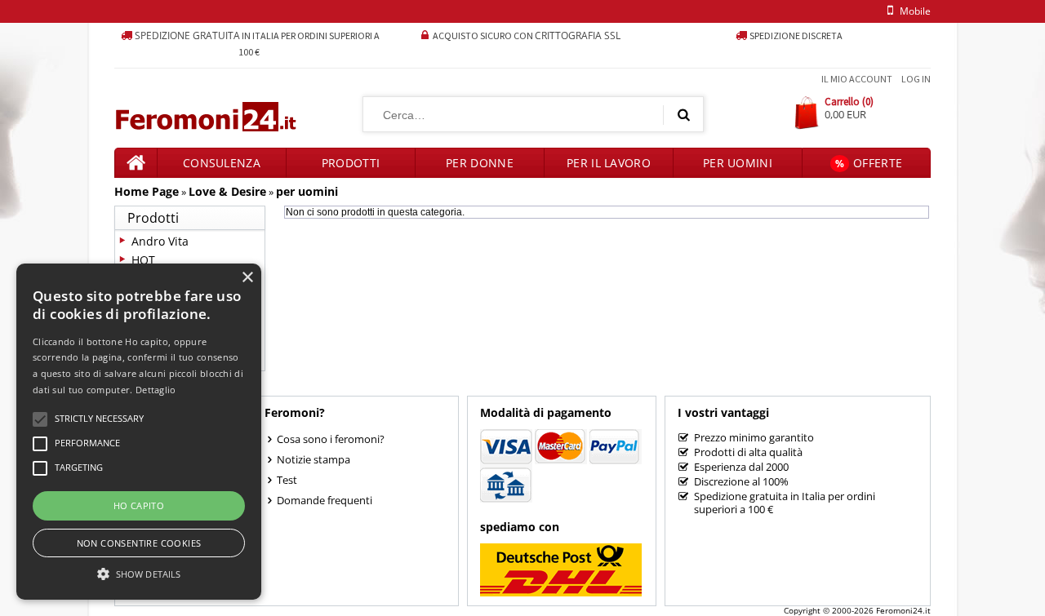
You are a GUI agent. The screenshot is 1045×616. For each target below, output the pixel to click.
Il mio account (856, 79)
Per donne (480, 163)
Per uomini (737, 163)
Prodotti (351, 163)
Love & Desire (227, 191)
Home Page (146, 191)
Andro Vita (160, 241)
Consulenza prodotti (221, 166)
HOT (143, 260)
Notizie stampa (313, 459)
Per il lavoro (609, 163)
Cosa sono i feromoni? (331, 439)
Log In (916, 79)
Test (287, 479)
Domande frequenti (324, 500)
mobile (915, 11)
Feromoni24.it (903, 610)
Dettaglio (156, 389)
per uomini (307, 191)
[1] (683, 114)
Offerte (868, 163)
